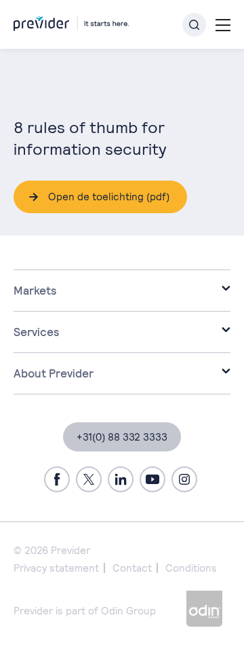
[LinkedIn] (121, 479)
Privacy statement (56, 567)
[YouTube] (152, 479)
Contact (132, 567)
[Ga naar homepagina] (71, 20)
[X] (89, 479)
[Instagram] (184, 479)
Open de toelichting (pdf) (108, 196)
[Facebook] (57, 479)
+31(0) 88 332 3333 (122, 436)
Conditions (191, 567)
